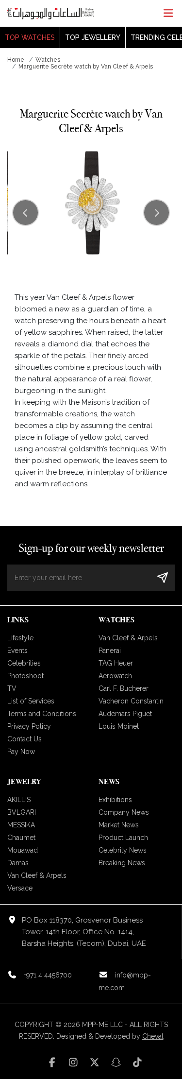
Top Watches (30, 37)
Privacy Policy (29, 726)
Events (17, 650)
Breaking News (122, 863)
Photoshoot (25, 676)
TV (12, 688)
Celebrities (24, 663)
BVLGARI (21, 812)
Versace (20, 888)
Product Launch (123, 837)
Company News (124, 812)
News (109, 781)
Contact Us (24, 739)
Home (15, 59)
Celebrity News (123, 850)
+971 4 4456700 (48, 975)
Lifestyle (20, 638)
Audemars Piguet (125, 714)
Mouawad (22, 850)
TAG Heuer (116, 663)
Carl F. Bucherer (124, 688)
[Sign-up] (162, 577)
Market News (119, 825)
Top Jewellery (92, 37)
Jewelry (24, 781)
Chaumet (21, 837)
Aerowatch (115, 676)
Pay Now (21, 751)
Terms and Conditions (41, 714)
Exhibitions (115, 800)
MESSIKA (21, 825)
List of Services (30, 701)
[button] (156, 212)
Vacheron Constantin (131, 701)
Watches (47, 59)
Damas (18, 863)
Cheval (153, 1036)
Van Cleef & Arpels (128, 638)
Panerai (110, 650)
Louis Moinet (119, 726)
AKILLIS (19, 800)
